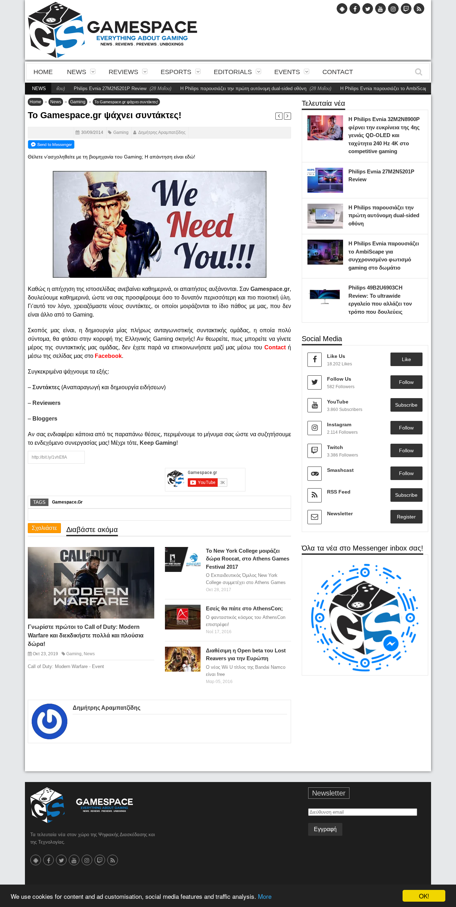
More (264, 896)
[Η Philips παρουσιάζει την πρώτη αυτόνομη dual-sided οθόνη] (336, 211)
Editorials (233, 71)
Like (406, 359)
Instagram (339, 424)
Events (287, 71)
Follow (406, 382)
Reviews (123, 71)
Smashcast (340, 470)
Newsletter (340, 513)
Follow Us (339, 379)
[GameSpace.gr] (81, 805)
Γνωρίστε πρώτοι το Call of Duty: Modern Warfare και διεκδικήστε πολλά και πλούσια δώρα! (86, 635)
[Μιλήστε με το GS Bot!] (365, 617)
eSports (176, 71)
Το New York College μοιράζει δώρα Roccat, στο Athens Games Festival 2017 (247, 559)
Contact (337, 71)
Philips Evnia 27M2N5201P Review (87, 88)
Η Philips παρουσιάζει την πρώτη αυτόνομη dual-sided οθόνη (221, 88)
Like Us (336, 356)
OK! (424, 895)
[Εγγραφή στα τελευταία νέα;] (51, 143)
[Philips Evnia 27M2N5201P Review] (336, 175)
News (76, 71)
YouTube (337, 402)
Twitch (335, 447)
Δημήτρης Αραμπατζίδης (162, 132)
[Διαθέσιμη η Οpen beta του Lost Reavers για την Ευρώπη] (193, 654)
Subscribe (406, 405)
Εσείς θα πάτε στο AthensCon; (244, 608)
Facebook (108, 356)
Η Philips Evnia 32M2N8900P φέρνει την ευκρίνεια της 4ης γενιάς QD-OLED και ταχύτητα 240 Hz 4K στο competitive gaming (384, 135)
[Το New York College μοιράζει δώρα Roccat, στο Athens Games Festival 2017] (193, 554)
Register (406, 517)
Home (43, 71)
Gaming (78, 101)
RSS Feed (339, 492)
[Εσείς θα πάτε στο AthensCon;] (193, 612)
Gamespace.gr (67, 502)
